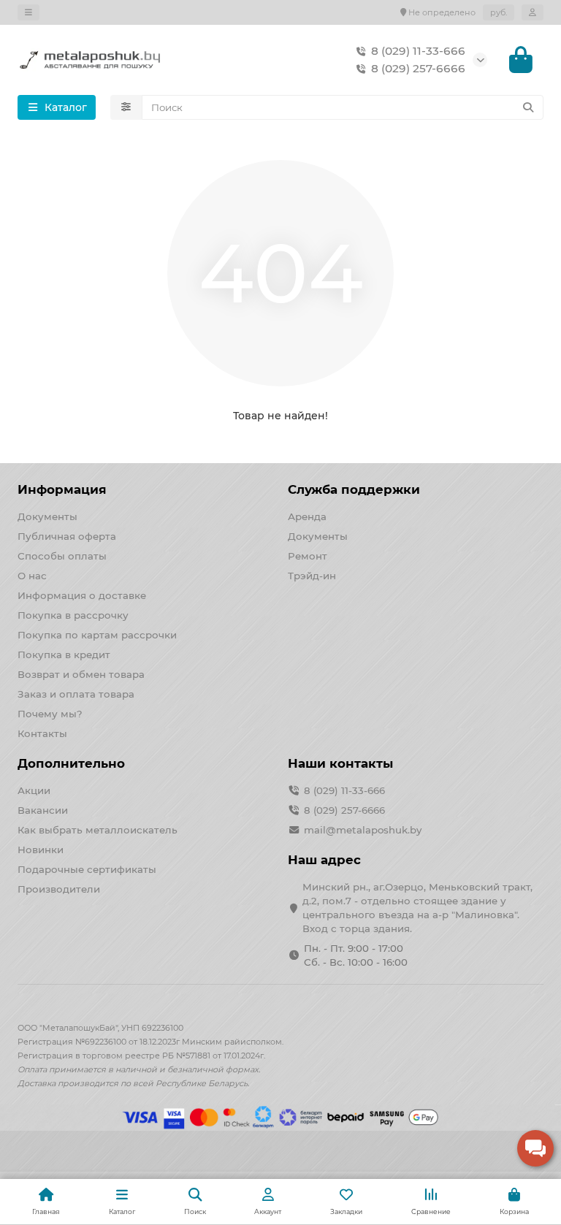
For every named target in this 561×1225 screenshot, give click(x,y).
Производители (59, 889)
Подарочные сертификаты (87, 869)
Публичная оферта (67, 536)
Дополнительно (71, 763)
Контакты (42, 733)
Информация (62, 489)
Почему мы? (50, 714)
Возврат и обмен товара (81, 674)
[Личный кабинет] (532, 12)
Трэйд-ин (312, 575)
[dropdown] (28, 12)
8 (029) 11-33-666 (418, 51)
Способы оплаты (62, 556)
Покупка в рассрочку (73, 615)
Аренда (307, 516)
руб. (498, 12)
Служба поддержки (354, 489)
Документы (47, 516)
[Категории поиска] (126, 107)
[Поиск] (528, 107)
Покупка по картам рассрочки (97, 635)
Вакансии (43, 810)
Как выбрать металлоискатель (98, 830)
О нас (32, 575)
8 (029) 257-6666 (418, 68)
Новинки (41, 849)
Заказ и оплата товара (76, 694)
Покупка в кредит (64, 654)
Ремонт (307, 556)
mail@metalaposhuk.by (362, 830)
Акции (34, 790)
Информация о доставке (82, 595)
